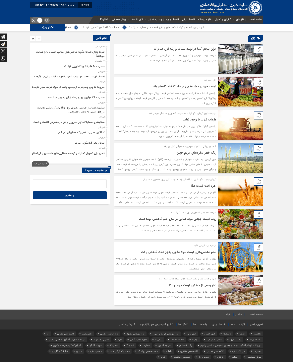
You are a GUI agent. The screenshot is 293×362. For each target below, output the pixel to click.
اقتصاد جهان (172, 20)
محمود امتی (96, 351)
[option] (69, 53)
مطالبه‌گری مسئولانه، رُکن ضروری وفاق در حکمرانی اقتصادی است (69, 122)
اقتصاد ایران (188, 20)
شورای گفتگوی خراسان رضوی (67, 345)
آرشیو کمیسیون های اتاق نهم (156, 324)
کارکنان (220, 357)
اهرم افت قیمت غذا (203, 185)
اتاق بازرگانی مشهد (136, 334)
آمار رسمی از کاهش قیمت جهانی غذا (192, 285)
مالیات (169, 351)
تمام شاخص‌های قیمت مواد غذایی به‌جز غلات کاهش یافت (178, 252)
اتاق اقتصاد (137, 20)
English (104, 20)
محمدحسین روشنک (148, 351)
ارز (48, 334)
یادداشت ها (200, 324)
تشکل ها (183, 324)
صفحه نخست (255, 20)
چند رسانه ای (155, 20)
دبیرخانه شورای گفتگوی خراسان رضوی (67, 339)
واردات (235, 357)
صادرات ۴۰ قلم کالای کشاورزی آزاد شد (116, 27)
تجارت (195, 339)
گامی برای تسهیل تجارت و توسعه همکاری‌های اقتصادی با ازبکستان (68, 153)
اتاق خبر (240, 20)
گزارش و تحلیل (223, 20)
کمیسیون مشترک (182, 357)
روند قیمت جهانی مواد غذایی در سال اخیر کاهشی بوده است (177, 218)
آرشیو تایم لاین (40, 164)
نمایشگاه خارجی (60, 351)
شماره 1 (146, 345)
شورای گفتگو (96, 345)
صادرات (257, 351)
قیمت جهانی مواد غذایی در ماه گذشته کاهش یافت (183, 86)
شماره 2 (130, 345)
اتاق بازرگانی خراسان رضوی (166, 334)
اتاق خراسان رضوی (109, 334)
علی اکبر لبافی (238, 351)
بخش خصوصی (214, 339)
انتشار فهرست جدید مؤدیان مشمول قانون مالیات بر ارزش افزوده (69, 77)
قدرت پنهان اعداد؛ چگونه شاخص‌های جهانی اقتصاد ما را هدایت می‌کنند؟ (182, 27)
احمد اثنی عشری (65, 334)
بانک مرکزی (235, 339)
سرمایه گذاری (164, 345)
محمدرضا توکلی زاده (120, 351)
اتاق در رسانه (204, 20)
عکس (238, 314)
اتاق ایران (191, 334)
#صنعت (227, 334)
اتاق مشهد (87, 334)
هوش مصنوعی (254, 357)
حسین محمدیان (101, 339)
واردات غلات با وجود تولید (199, 119)
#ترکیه (242, 334)
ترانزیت (158, 339)
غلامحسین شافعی (215, 351)
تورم (120, 339)
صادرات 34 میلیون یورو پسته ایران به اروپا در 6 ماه (76, 97)
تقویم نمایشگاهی (138, 339)
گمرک (162, 357)
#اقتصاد (257, 334)
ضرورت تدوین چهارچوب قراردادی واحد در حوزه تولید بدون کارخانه (68, 87)
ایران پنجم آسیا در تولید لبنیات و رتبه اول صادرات (185, 48)
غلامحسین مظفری (189, 351)
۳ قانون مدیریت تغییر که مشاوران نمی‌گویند (80, 132)
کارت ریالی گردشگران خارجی (89, 143)
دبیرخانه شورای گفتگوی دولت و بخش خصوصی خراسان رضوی (231, 345)
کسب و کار (203, 357)
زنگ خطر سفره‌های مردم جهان (196, 152)
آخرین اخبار (256, 324)
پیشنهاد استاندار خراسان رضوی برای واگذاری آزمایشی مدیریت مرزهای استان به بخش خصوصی (71, 110)
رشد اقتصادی (185, 345)
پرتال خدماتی (119, 20)
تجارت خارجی (177, 339)
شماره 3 (114, 345)
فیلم (228, 314)
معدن (79, 351)
